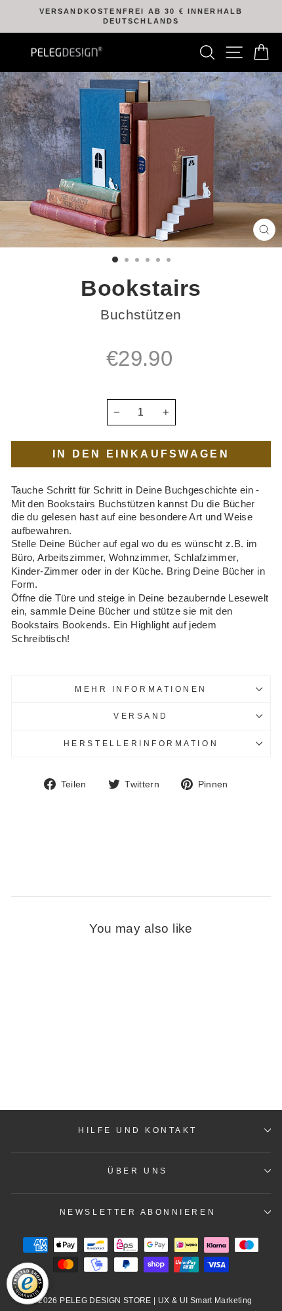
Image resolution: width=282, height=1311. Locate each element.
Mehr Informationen (141, 689)
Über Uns (137, 1170)
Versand (141, 715)
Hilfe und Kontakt (137, 1130)
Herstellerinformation (141, 743)
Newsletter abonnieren (138, 1212)
